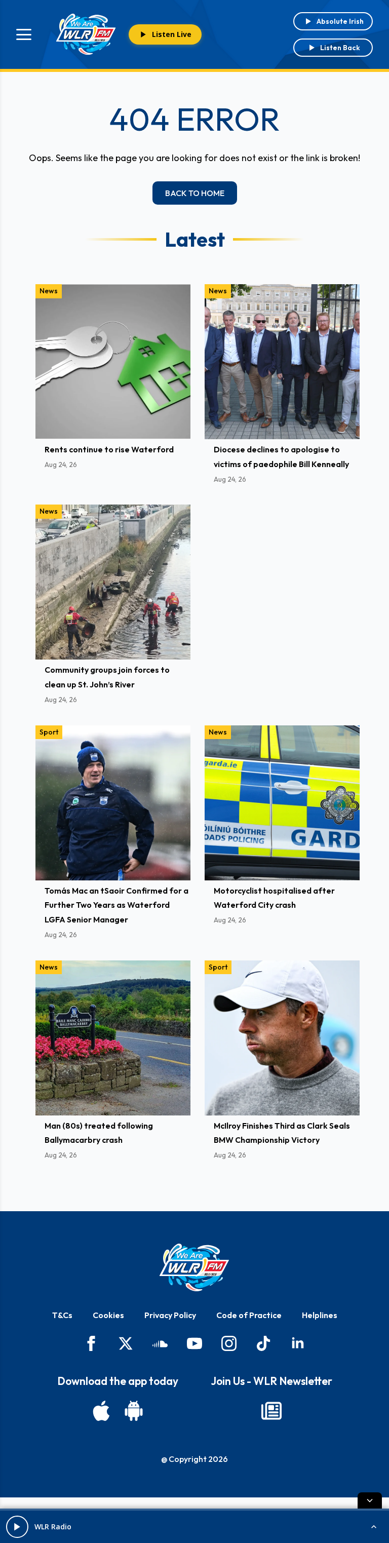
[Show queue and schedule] (374, 1527)
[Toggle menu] (23, 34)
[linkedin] (298, 1343)
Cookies (108, 1315)
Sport (49, 732)
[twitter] (125, 1343)
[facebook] (91, 1343)
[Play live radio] (17, 1527)
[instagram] (229, 1343)
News (49, 290)
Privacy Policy (170, 1315)
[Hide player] (370, 1500)
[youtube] (194, 1343)
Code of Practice (249, 1315)
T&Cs (62, 1315)
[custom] (160, 1343)
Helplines (319, 1315)
